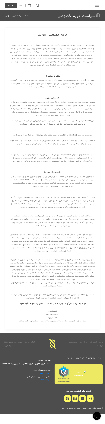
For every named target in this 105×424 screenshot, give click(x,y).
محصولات (73, 342)
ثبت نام (11, 5)
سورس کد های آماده (13, 342)
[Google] (67, 398)
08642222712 (45, 380)
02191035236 (45, 373)
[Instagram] (90, 398)
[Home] (52, 344)
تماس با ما (30, 342)
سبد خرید (8, 345)
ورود (21, 5)
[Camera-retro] (75, 398)
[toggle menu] (97, 5)
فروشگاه (99, 345)
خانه (26, 15)
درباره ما (83, 342)
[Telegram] (82, 398)
